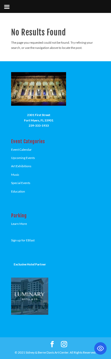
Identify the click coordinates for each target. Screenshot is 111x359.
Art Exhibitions (21, 166)
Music (15, 175)
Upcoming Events (23, 158)
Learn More (19, 224)
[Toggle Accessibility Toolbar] (100, 348)
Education (18, 191)
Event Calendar (21, 149)
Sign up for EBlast (23, 240)
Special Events (20, 183)
